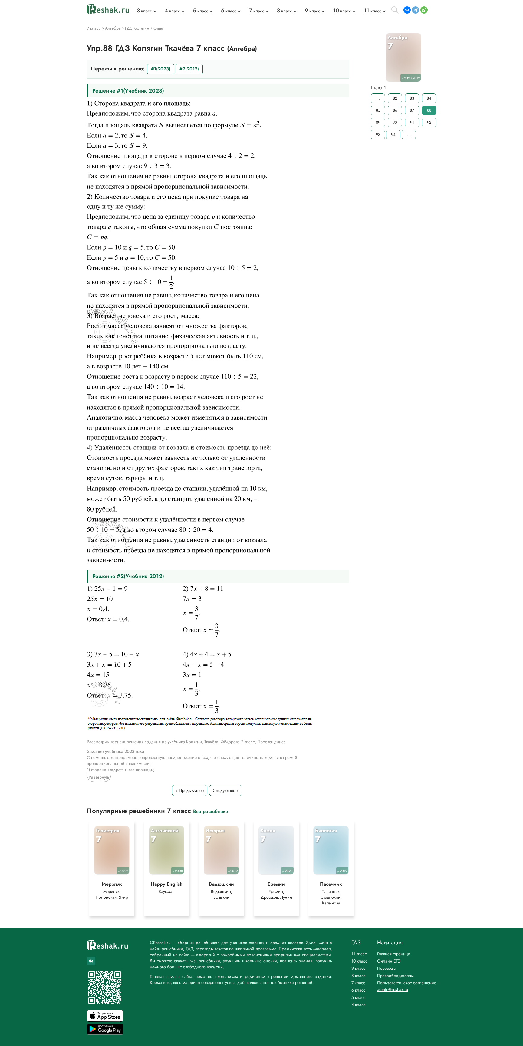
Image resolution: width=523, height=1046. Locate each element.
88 (429, 110)
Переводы (386, 968)
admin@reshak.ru (392, 989)
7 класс (358, 983)
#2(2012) (189, 69)
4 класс (358, 1005)
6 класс (358, 990)
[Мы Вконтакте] (91, 961)
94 (393, 134)
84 (429, 98)
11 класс (359, 954)
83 (412, 98)
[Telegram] (415, 10)
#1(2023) (160, 69)
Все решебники (210, 811)
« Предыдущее (190, 790)
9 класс (358, 968)
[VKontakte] (407, 10)
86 (395, 110)
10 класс (359, 961)
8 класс (358, 975)
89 (378, 122)
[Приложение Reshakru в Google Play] (105, 1032)
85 (378, 110)
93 (378, 134)
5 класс (358, 997)
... (378, 98)
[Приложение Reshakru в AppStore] (105, 1020)
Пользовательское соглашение (406, 983)
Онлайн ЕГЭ (389, 961)
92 (429, 122)
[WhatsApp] (424, 10)
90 (395, 122)
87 (412, 110)
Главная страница (393, 954)
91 (412, 122)
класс (144, 11)
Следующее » (225, 790)
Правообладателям (395, 975)
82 (395, 98)
